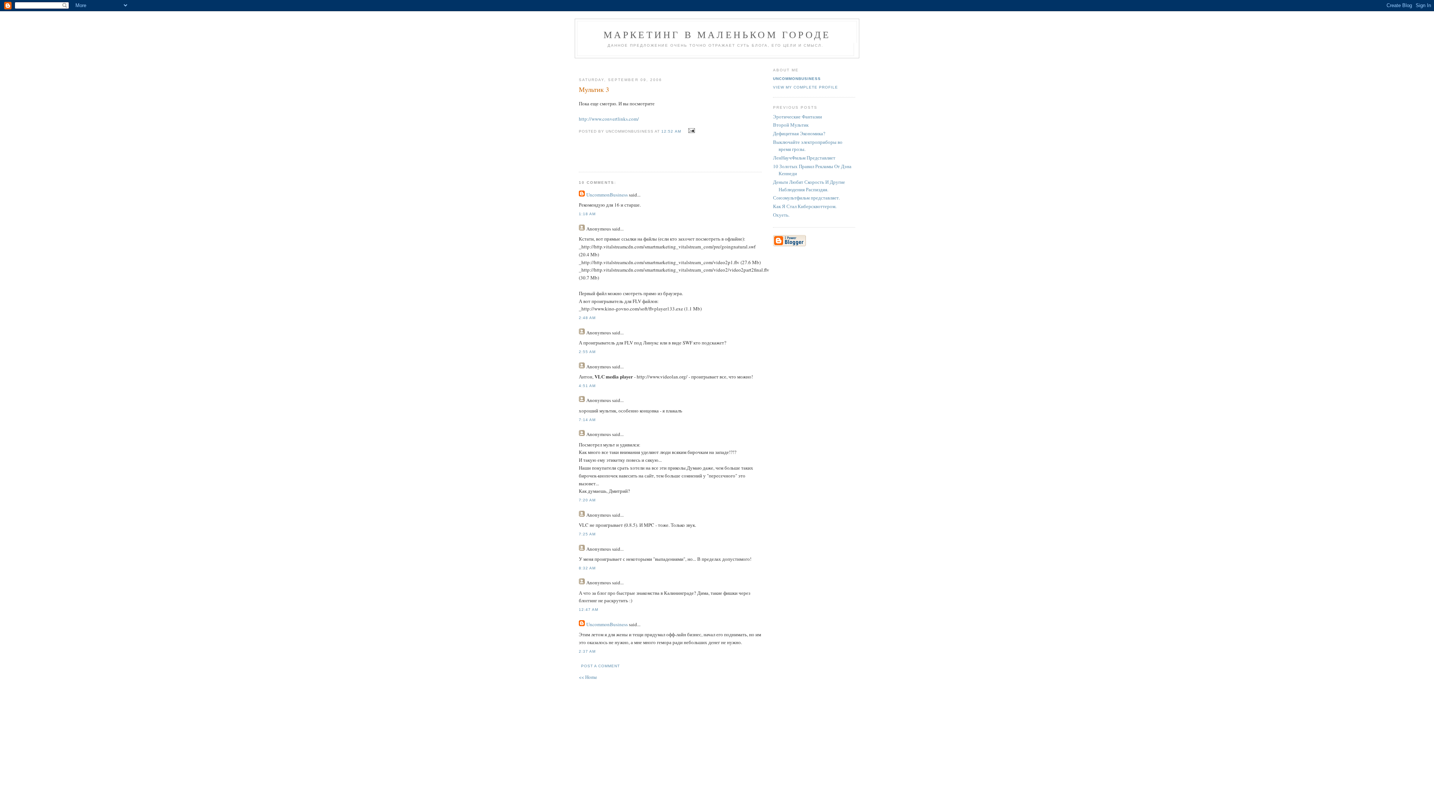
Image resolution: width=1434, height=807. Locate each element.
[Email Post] (691, 130)
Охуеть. (781, 214)
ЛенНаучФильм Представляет (804, 157)
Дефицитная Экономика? (799, 133)
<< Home (588, 677)
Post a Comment (600, 666)
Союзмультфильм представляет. (806, 197)
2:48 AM (587, 318)
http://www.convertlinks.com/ (609, 118)
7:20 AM (587, 500)
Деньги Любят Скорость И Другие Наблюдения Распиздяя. (809, 186)
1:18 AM (587, 214)
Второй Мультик (790, 124)
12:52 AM (671, 131)
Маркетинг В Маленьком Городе (717, 34)
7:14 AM (587, 420)
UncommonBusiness (607, 194)
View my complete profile (805, 87)
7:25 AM (587, 534)
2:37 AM (587, 651)
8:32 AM (587, 568)
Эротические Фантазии (797, 116)
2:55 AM (587, 352)
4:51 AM (587, 386)
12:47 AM (588, 609)
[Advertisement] (667, 65)
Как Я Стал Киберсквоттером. (804, 206)
